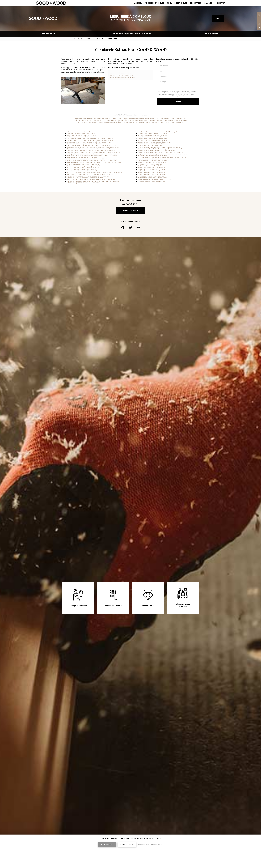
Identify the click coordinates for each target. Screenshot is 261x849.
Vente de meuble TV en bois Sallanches (151, 172)
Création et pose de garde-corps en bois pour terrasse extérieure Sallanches (93, 152)
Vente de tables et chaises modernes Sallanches (154, 179)
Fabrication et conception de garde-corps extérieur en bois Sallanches (91, 179)
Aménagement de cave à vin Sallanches (80, 137)
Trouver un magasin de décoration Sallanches (153, 161)
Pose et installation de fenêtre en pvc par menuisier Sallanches (159, 147)
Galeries (208, 3)
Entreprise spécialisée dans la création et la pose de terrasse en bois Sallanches (94, 172)
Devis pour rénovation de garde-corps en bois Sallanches (86, 166)
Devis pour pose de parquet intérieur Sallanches (83, 164)
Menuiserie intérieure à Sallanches (121, 73)
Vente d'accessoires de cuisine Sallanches (152, 162)
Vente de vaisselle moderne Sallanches (151, 181)
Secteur (83, 39)
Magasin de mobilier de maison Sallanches (152, 133)
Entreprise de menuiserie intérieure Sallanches (82, 169)
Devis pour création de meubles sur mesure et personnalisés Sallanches (91, 161)
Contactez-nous (212, 33)
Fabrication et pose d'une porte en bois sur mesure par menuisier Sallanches (93, 181)
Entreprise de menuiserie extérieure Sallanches (83, 167)
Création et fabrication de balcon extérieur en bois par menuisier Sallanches (93, 147)
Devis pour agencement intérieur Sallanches (82, 157)
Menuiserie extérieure (177, 3)
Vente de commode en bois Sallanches (151, 167)
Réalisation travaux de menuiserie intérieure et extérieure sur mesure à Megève (135, 120)
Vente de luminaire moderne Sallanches (151, 169)
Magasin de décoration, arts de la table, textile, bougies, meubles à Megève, (148, 119)
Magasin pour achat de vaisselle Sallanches (153, 140)
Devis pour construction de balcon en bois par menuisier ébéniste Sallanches (93, 159)
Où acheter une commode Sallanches (151, 144)
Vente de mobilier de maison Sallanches (151, 176)
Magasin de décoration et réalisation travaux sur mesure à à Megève (97, 119)
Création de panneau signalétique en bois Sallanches (85, 144)
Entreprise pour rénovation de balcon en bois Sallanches (86, 171)
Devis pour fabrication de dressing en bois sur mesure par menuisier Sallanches (94, 162)
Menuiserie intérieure (154, 3)
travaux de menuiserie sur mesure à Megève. (167, 122)
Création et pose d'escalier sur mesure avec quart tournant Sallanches (91, 150)
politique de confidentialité (184, 96)
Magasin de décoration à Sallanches (122, 77)
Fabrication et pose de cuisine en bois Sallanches (83, 183)
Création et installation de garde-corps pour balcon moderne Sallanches (91, 149)
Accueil (138, 3)
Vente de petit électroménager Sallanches (152, 178)
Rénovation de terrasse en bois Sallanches (152, 155)
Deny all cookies (127, 844)
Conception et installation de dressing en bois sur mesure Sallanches (90, 140)
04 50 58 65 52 (48, 33)
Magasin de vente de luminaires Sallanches (152, 137)
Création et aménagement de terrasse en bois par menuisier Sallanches (91, 145)
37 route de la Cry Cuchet (130, 33)
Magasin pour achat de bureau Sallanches (152, 139)
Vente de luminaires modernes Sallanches (152, 171)
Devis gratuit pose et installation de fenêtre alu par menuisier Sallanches (91, 154)
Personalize (144, 845)
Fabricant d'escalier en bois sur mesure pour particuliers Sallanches (90, 174)
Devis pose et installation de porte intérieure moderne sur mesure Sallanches (93, 155)
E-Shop (218, 18)
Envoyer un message (130, 210)
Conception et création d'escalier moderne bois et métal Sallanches (90, 139)
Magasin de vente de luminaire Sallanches (152, 135)
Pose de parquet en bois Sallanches (150, 145)
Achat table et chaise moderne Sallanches (81, 133)
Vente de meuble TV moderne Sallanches (152, 174)
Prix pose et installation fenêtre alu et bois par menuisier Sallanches (160, 152)
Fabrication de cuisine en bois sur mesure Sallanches (85, 178)
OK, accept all (108, 844)
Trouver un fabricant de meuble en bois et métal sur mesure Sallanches (162, 157)
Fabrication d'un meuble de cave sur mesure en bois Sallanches (88, 176)
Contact (221, 3)
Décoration (195, 3)
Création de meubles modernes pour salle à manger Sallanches (89, 142)
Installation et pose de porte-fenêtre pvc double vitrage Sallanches (160, 132)
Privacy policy (158, 845)
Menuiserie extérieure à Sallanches (122, 75)
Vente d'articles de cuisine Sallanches (150, 164)
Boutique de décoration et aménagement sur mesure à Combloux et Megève (124, 122)
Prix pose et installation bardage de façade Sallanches (156, 150)
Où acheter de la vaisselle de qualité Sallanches (154, 142)
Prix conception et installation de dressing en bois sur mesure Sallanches (162, 149)
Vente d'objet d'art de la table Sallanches (152, 166)
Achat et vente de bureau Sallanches (79, 132)
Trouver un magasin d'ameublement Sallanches (154, 159)
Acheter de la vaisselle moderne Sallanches (82, 135)
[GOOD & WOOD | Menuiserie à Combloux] (51, 3)
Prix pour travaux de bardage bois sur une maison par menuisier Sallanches (163, 154)
